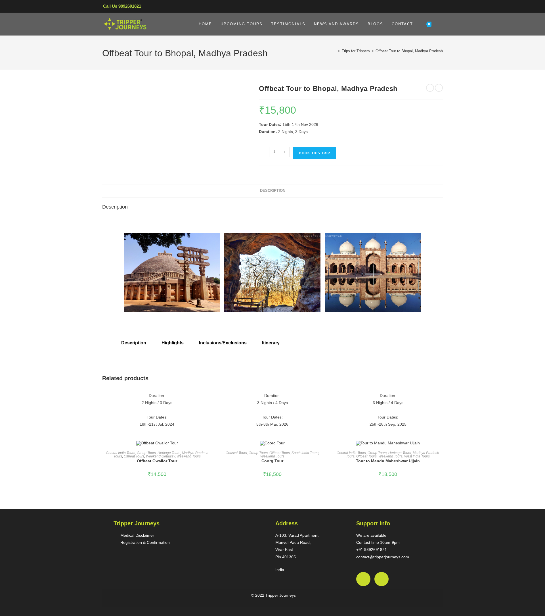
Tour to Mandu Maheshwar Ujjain (388, 461)
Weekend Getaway (160, 456)
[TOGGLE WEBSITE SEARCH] (441, 24)
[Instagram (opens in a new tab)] (429, 7)
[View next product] (439, 88)
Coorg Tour (272, 461)
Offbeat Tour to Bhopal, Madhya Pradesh (409, 51)
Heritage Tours (169, 453)
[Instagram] (381, 579)
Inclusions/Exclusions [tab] (223, 342)
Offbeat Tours (134, 456)
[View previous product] (430, 88)
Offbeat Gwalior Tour (157, 461)
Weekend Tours (189, 456)
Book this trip (314, 153)
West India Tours (417, 456)
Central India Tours (120, 453)
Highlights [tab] (173, 342)
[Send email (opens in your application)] (438, 7)
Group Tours (146, 453)
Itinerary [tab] (271, 342)
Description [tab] (272, 191)
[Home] (334, 51)
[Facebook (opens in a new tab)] (419, 7)
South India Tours (305, 453)
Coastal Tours (236, 453)
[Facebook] (363, 579)
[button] (116, 265)
